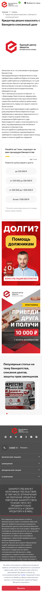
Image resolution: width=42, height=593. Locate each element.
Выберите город (33, 3)
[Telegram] (10, 437)
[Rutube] (36, 437)
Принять (21, 588)
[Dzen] (31, 437)
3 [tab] (12, 413)
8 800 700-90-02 (17, 447)
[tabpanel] (20, 395)
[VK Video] (21, 437)
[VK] (15, 437)
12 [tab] (35, 413)
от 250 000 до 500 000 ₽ (21, 180)
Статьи (14, 12)
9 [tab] (27, 413)
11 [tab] (32, 413)
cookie (23, 575)
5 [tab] (17, 413)
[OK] (26, 437)
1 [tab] (6, 413)
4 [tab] (14, 413)
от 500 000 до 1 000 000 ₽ (21, 190)
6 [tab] (19, 413)
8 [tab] (24, 413)
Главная (5, 12)
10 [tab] (30, 413)
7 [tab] (22, 413)
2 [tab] (9, 413)
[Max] (5, 437)
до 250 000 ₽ (21, 171)
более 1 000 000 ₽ (21, 199)
